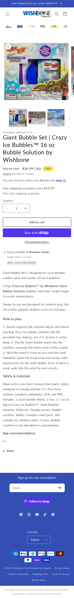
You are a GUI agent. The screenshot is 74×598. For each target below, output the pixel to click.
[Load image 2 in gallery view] (36, 117)
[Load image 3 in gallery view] (56, 117)
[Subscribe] (59, 488)
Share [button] (10, 450)
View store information (21, 262)
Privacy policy (62, 568)
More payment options (37, 241)
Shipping (7, 174)
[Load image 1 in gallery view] (17, 117)
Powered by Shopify (40, 568)
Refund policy (39, 580)
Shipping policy (40, 574)
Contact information (18, 574)
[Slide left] (4, 118)
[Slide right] (70, 118)
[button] (7, 14)
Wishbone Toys (21, 568)
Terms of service (61, 574)
